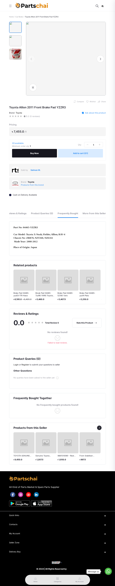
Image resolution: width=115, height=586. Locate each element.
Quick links (14, 515)
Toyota (19, 113)
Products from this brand (32, 185)
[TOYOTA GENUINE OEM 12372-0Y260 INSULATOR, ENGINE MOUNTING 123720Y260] (23, 442)
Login (16, 364)
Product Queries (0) (42, 213)
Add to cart (80, 153)
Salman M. (36, 170)
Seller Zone (14, 542)
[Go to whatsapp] (108, 571)
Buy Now (34, 153)
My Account (14, 533)
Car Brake (19, 17)
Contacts (13, 524)
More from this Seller (94, 213)
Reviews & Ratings (16, 213)
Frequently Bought (68, 213)
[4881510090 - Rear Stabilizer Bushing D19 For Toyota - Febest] (68, 442)
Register (25, 364)
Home (11, 17)
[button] (31, 59)
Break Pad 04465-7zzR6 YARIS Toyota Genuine (30, 295)
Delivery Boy (15, 551)
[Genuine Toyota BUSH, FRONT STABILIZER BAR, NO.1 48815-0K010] (46, 442)
